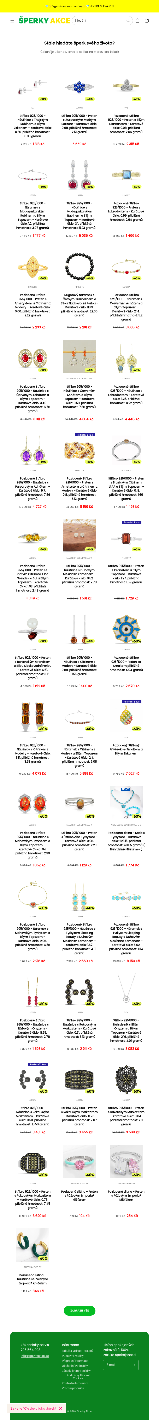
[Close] (60, 1408)
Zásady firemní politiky (76, 1370)
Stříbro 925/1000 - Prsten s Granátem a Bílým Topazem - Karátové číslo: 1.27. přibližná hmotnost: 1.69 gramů (126, 574)
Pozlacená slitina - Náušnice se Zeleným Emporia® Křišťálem (32, 1279)
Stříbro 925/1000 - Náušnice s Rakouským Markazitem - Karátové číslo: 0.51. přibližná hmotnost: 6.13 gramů (79, 1028)
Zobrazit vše (79, 1311)
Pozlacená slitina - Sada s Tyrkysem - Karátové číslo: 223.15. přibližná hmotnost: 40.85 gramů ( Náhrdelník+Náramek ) (126, 841)
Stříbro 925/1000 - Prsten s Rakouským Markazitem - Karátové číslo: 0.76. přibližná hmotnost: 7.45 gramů (32, 1200)
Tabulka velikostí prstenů (78, 1350)
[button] (12, 20)
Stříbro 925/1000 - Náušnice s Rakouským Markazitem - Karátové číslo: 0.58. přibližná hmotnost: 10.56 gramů (32, 1116)
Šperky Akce (84, 1411)
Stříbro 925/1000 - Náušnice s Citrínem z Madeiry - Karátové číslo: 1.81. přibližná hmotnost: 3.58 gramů (33, 753)
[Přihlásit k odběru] (133, 1364)
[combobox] (102, 20)
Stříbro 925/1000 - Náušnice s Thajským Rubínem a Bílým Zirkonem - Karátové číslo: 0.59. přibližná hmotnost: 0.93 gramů (33, 126)
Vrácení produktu (73, 1388)
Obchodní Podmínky (75, 1365)
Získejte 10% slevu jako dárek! (33, 1408)
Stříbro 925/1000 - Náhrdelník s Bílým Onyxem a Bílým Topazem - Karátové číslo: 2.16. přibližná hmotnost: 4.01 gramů (126, 1030)
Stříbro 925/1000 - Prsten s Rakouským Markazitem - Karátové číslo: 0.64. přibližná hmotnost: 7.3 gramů (126, 1116)
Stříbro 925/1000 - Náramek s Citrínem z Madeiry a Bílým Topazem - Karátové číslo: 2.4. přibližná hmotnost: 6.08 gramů (79, 755)
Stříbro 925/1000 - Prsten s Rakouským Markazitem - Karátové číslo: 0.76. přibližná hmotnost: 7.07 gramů (79, 1116)
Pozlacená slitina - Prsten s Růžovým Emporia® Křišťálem (79, 1196)
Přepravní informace (75, 1360)
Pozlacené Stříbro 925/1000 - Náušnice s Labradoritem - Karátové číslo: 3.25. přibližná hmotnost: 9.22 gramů (126, 395)
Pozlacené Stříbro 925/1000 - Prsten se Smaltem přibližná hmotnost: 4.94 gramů (126, 664)
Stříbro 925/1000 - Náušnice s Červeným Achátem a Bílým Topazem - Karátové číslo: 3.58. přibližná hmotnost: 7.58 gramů (79, 397)
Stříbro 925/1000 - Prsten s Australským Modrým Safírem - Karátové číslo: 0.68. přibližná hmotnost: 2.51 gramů (79, 124)
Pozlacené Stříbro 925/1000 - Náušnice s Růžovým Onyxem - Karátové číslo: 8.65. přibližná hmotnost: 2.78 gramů (32, 1030)
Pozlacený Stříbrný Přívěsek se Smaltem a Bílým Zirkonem (126, 749)
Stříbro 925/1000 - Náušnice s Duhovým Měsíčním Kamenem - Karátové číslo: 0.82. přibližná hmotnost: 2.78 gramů (79, 576)
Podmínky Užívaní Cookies (78, 1377)
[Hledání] (128, 20)
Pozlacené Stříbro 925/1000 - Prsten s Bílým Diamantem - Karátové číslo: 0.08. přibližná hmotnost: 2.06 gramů (126, 124)
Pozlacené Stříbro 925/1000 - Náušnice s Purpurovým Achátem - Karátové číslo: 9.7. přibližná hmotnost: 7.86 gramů (32, 489)
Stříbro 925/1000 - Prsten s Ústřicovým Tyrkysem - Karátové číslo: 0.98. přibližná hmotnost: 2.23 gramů (79, 841)
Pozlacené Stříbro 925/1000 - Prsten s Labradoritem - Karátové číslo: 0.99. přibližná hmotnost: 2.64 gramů (126, 211)
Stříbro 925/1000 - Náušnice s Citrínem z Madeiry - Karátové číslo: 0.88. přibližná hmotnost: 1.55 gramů (79, 666)
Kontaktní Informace (75, 1383)
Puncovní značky (73, 1355)
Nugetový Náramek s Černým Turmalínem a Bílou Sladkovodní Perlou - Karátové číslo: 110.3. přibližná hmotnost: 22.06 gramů (79, 305)
